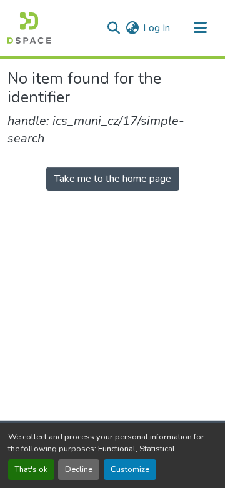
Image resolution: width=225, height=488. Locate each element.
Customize (130, 469)
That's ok (31, 469)
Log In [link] (156, 28)
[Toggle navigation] (200, 28)
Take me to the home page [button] (112, 179)
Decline (78, 469)
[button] (29, 28)
